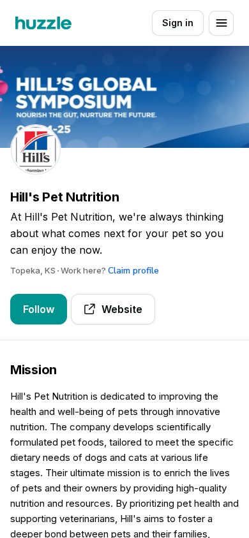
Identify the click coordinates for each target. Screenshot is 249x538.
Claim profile (133, 271)
